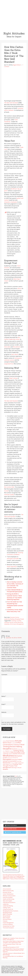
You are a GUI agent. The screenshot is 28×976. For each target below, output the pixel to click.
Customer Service (8, 622)
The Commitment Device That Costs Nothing (12, 944)
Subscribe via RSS (11, 829)
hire (16, 776)
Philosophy (14, 759)
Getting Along (18, 751)
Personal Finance (7, 919)
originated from (9, 364)
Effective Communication (9, 895)
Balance (5, 743)
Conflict (18, 743)
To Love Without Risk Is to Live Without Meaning (13, 957)
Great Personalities (8, 897)
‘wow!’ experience (12, 566)
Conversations (8, 745)
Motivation (18, 756)
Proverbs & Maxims (8, 924)
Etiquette (7, 751)
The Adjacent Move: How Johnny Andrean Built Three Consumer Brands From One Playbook (13, 950)
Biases (9, 742)
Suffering (10, 764)
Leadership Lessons (7, 753)
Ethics (4, 751)
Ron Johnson (16, 347)
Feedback (11, 751)
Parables (5, 757)
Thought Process (8, 766)
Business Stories (14, 617)
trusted (6, 491)
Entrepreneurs (21, 749)
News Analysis (6, 917)
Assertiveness (10, 741)
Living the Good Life (8, 909)
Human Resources (18, 622)
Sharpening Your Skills (8, 926)
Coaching (13, 620)
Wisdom (5, 769)
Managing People (19, 619)
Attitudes (18, 741)
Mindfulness (8, 755)
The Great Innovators (8, 928)
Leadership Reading (9, 619)
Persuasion (7, 759)
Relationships (6, 763)
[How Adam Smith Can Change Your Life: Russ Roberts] (11, 859)
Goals (12, 752)
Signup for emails (11, 825)
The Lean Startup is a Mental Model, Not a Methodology (13, 954)
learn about (14, 354)
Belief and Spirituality (8, 890)
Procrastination (12, 761)
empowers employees (10, 202)
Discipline (7, 748)
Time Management (10, 766)
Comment (4, 674)
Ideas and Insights (7, 901)
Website (3, 712)
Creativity (16, 745)
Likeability (6, 624)
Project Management (8, 922)
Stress (7, 764)
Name (3, 696)
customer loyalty (9, 494)
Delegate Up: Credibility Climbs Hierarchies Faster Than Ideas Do (14, 938)
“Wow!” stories (13, 378)
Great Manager (17, 752)
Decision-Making (16, 746)
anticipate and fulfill (13, 558)
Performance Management (17, 624)
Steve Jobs (7, 347)
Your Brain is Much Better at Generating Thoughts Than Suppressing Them (13, 941)
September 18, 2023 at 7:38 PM (13, 637)
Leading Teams (7, 907)
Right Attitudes (14, 33)
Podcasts (5, 921)
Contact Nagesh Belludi (13, 832)
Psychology (19, 761)
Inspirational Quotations (9, 902)
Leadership (5, 904)
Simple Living (17, 762)
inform (19, 288)
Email (3, 704)
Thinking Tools (17, 764)
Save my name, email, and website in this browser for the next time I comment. (13, 723)
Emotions (14, 749)
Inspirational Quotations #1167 (11, 947)
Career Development (8, 894)
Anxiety (4, 741)
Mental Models (21, 753)
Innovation (23, 752)
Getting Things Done (6, 752)
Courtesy (19, 620)
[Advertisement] (14, 15)
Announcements (7, 889)
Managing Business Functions (10, 911)
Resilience (12, 762)
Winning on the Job (16, 767)
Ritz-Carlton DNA (9, 487)
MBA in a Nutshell (7, 914)
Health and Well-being (8, 899)
